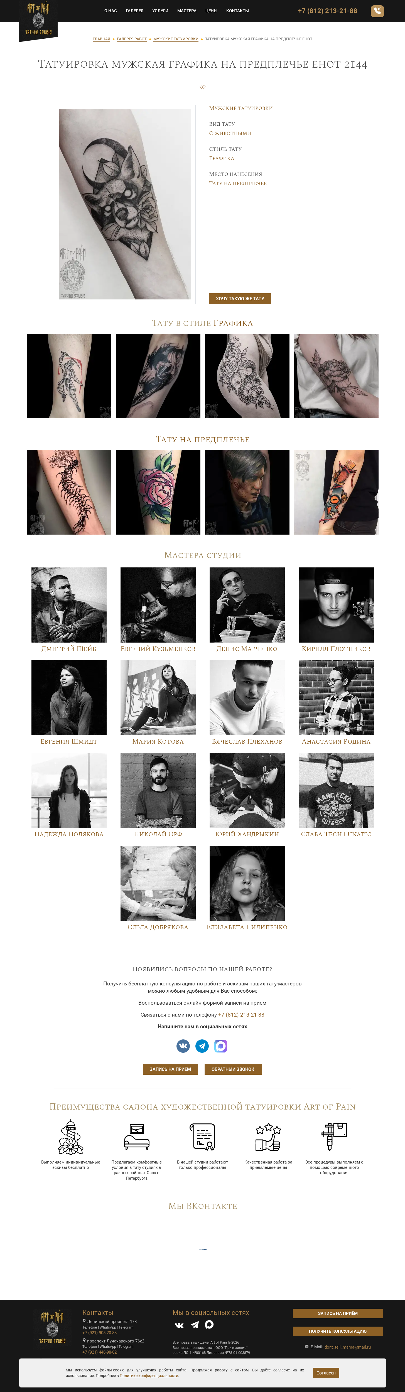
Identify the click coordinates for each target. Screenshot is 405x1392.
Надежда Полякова (69, 834)
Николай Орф (158, 834)
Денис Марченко (247, 649)
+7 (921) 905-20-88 (99, 1332)
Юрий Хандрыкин (247, 834)
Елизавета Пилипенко (247, 927)
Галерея (134, 10)
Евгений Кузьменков (158, 649)
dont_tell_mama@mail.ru (348, 1347)
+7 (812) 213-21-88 (327, 11)
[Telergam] (202, 1046)
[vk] (183, 1046)
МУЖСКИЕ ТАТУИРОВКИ (175, 39)
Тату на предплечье (238, 183)
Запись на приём (170, 1069)
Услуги (160, 10)
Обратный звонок (233, 1069)
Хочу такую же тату (240, 298)
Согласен (326, 1373)
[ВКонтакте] (179, 1326)
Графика (221, 158)
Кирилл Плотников (336, 649)
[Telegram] (194, 1326)
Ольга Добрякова (157, 927)
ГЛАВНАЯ (101, 39)
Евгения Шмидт (68, 742)
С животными (230, 133)
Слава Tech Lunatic (336, 834)
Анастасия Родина (336, 742)
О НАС (110, 10)
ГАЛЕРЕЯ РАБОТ (132, 39)
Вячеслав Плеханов (247, 742)
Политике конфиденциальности (149, 1375)
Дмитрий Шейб (68, 649)
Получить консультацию (338, 1331)
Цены (211, 10)
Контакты (237, 10)
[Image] (69, 376)
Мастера (187, 10)
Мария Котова (158, 742)
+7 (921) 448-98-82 (99, 1352)
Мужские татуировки (241, 108)
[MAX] (209, 1326)
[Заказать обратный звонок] (377, 11)
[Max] (220, 1046)
